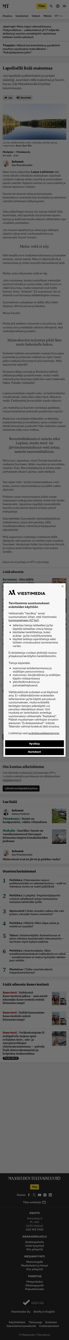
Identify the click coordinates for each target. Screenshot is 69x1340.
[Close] (62, 586)
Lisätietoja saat (34, 733)
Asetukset (34, 751)
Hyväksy (34, 743)
